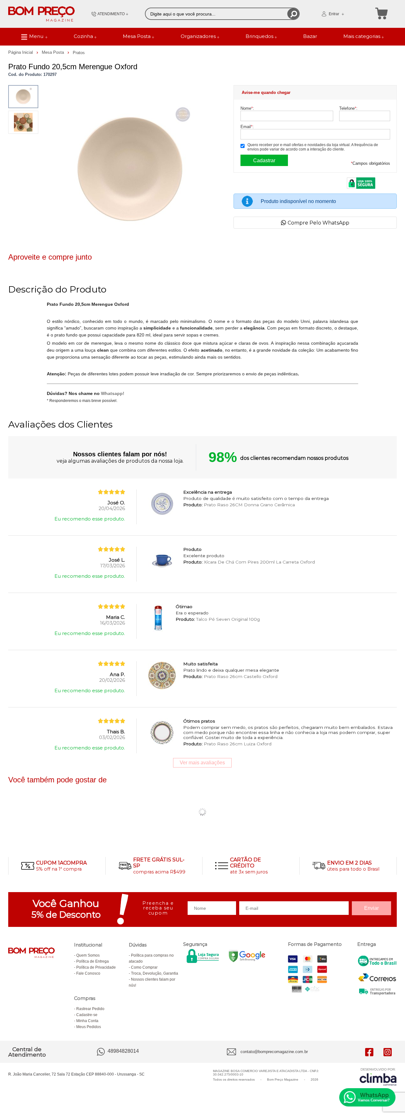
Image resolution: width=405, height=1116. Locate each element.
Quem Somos (88, 955)
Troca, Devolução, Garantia (154, 973)
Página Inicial (21, 52)
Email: (247, 126)
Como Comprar (144, 967)
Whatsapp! (112, 393)
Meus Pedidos (88, 1027)
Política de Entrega (92, 961)
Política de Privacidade (96, 967)
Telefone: (348, 108)
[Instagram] (387, 1052)
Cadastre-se (86, 1015)
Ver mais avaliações (202, 762)
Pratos (79, 52)
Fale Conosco (88, 973)
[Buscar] (293, 13)
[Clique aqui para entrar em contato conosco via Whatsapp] (367, 1097)
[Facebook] (369, 1052)
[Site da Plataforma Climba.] (378, 1076)
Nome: (247, 108)
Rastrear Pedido (90, 1009)
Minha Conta (87, 1021)
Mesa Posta (53, 52)
